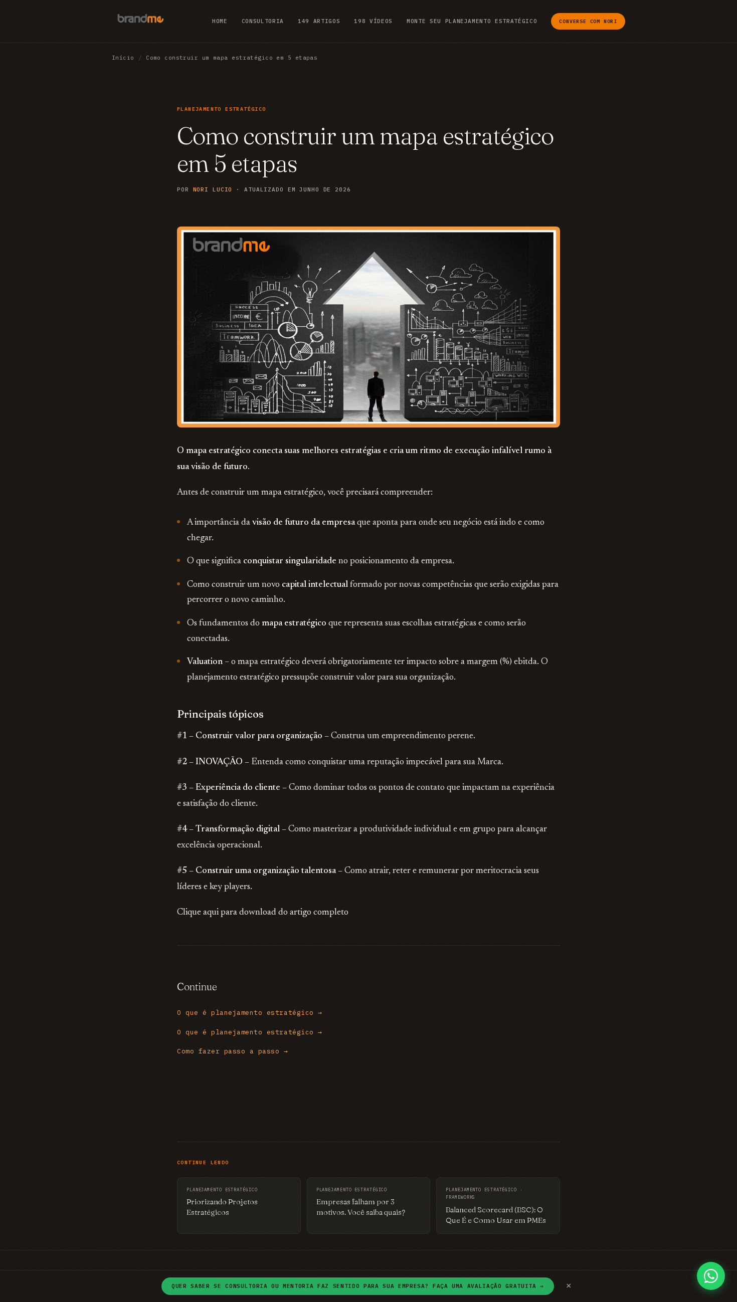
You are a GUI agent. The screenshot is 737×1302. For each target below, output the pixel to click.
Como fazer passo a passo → (232, 1051)
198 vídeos (373, 21)
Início (123, 57)
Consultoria (263, 21)
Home (220, 21)
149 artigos (319, 21)
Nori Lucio (213, 189)
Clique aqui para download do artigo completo (262, 912)
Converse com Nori (588, 21)
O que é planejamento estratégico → (249, 1012)
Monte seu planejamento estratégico (472, 21)
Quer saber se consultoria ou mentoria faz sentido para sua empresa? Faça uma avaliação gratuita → (357, 1285)
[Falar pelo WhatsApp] (711, 1276)
